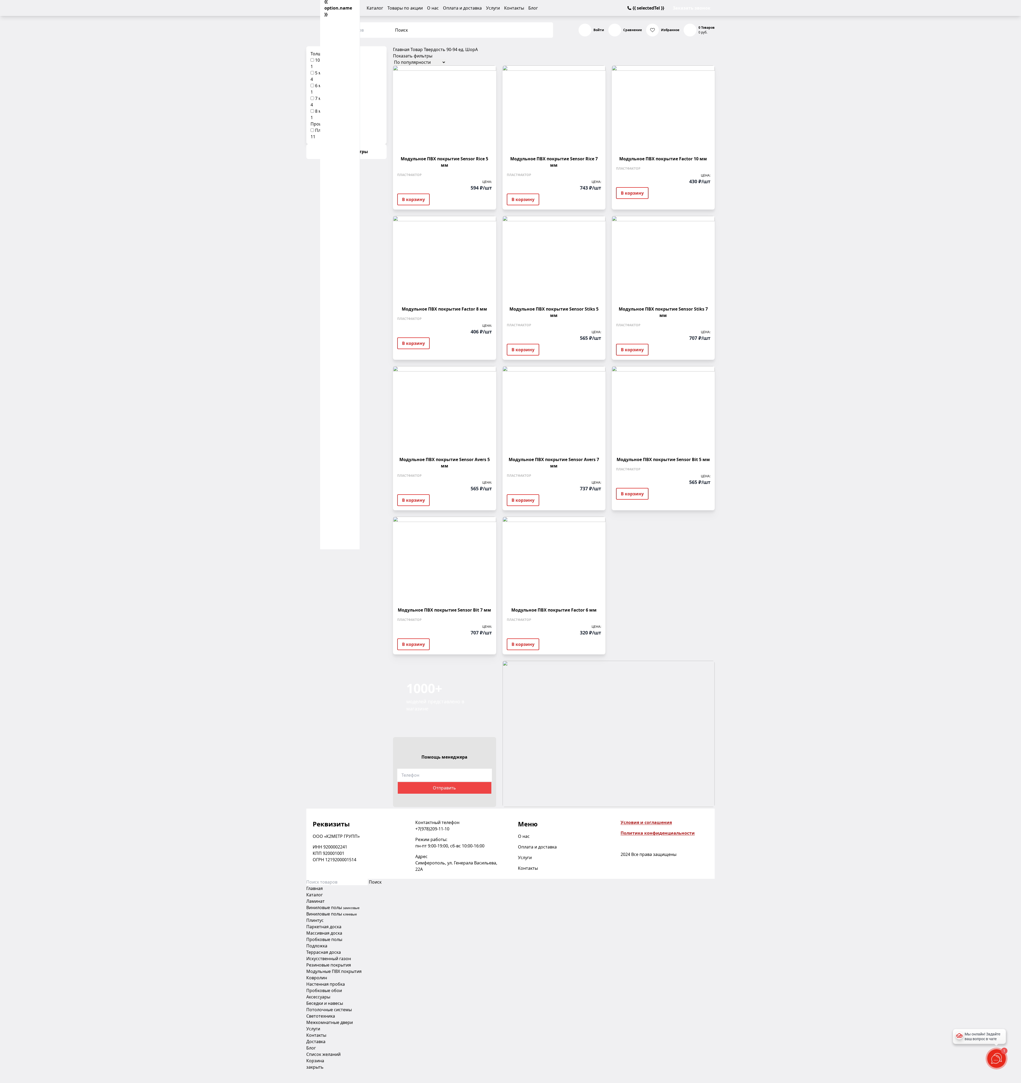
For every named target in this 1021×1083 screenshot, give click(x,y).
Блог (533, 8)
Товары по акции (405, 8)
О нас (433, 8)
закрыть (315, 1067)
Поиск (401, 30)
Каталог (375, 8)
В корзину (413, 199)
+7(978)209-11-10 (432, 829)
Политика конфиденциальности (658, 833)
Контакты (514, 8)
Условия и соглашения (646, 822)
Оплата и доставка (462, 8)
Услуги (493, 8)
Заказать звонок (691, 8)
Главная (401, 49)
